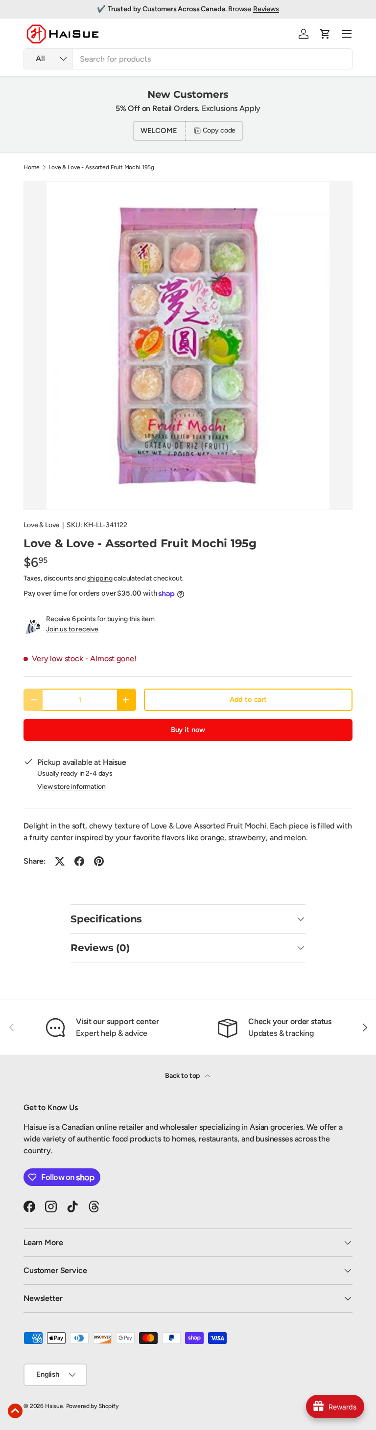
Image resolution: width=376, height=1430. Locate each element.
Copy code (219, 130)
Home (31, 167)
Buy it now (188, 729)
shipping (100, 578)
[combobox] (188, 59)
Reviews (266, 8)
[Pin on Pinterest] (99, 861)
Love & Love (41, 525)
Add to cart (248, 699)
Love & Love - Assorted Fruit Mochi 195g (101, 167)
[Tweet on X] (60, 861)
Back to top (183, 1076)
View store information (71, 786)
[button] (325, 34)
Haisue (54, 1406)
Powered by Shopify (92, 1406)
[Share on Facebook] (79, 861)
